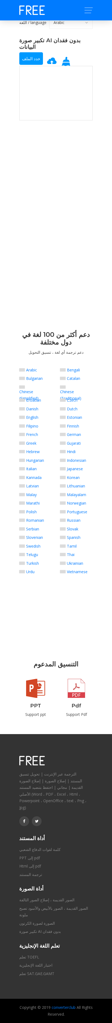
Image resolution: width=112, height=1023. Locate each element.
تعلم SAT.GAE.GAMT (36, 973)
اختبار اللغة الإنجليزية (35, 965)
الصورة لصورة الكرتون (37, 923)
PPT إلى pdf (29, 857)
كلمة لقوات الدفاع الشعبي (40, 849)
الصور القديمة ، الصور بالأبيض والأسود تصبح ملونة (53, 912)
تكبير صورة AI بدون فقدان (40, 931)
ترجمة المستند (30, 874)
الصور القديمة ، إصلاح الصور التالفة (46, 899)
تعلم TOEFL (29, 957)
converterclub (64, 1007)
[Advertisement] (56, 154)
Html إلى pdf (30, 866)
